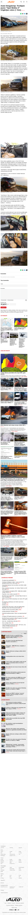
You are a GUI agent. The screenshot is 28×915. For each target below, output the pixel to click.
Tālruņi (11, 867)
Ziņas (2, 850)
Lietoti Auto (2, 847)
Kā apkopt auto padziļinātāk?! (9, 580)
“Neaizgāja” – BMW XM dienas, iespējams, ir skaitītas (19, 498)
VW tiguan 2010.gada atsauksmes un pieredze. (13, 616)
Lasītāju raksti (21, 886)
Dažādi (2, 871)
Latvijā (2, 851)
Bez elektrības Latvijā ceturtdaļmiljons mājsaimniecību (4, 340)
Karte (1, 863)
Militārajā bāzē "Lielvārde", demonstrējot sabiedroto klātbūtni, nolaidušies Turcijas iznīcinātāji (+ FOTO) (22, 343)
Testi (19, 854)
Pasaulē (11, 851)
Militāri (11, 862)
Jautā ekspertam (4, 892)
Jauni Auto (11, 847)
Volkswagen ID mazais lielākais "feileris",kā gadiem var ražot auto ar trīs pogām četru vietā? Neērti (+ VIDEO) (20, 389)
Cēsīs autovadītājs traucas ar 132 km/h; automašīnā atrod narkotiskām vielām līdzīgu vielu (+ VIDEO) (7, 513)
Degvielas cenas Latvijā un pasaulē (11, 594)
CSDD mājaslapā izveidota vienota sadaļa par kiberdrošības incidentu (6, 457)
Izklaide (20, 851)
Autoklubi (20, 862)
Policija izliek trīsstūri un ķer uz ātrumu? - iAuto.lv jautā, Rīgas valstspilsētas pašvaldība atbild (14, 479)
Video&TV (3, 880)
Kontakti (13, 903)
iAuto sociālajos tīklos (7, 622)
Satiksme (11, 860)
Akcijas (2, 890)
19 (24, 480)
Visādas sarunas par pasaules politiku (11, 609)
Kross (11, 875)
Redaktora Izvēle (12, 855)
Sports (2, 873)
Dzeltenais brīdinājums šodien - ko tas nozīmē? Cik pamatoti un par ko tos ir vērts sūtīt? (13, 583)
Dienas (22, 633)
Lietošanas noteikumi (20, 903)
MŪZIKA (5, 604)
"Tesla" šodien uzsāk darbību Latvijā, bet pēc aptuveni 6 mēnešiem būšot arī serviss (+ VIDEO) (7, 498)
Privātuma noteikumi (10, 905)
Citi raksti (4, 315)
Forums (2, 882)
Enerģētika (2, 867)
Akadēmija (2, 860)
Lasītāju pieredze (4, 885)
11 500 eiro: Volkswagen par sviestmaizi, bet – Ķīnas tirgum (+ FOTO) (7, 388)
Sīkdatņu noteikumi (18, 905)
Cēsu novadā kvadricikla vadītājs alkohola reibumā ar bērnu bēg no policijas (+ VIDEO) (7, 573)
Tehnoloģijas (3, 865)
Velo (10, 852)
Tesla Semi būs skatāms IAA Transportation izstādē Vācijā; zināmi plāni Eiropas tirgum (20, 403)
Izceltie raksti (5, 350)
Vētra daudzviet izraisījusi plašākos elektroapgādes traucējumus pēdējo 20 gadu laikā (7, 329)
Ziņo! (6, 903)
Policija (20, 859)
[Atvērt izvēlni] (1, 2)
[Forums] (21, 2)
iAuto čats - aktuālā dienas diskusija (11, 621)
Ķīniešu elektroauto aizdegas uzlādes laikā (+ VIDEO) (7, 402)
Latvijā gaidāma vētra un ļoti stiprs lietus (15, 656)
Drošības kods (3, 302)
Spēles (20, 868)
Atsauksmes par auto (4, 886)
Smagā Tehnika (3, 854)
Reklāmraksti (3, 855)
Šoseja (20, 875)
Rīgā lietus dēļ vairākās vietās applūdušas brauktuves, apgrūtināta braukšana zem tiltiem (13, 342)
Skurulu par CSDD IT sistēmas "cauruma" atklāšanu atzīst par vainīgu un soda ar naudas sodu (13, 537)
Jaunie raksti (5, 699)
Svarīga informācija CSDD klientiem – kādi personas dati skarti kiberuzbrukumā (20, 572)
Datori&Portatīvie (21, 867)
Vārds (2, 283)
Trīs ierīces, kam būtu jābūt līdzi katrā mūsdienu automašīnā (20, 558)
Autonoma (20, 847)
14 (20, 559)
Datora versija (14, 907)
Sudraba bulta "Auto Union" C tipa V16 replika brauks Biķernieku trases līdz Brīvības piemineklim (13, 607)
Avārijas (11, 859)
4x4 (1, 876)
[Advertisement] (14, 128)
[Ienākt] (26, 2)
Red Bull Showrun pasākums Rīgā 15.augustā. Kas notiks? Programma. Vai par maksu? (14, 619)
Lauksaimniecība (12, 854)
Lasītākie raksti (6, 631)
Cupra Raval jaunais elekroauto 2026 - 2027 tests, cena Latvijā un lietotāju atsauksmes (14, 625)
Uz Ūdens (20, 852)
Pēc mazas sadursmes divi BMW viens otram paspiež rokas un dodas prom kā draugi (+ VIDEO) (6, 559)
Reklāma (9, 903)
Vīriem (2, 857)
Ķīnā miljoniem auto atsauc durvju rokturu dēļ (12, 425)
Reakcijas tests (12, 863)
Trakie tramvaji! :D (7, 627)
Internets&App (12, 868)
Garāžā (20, 860)
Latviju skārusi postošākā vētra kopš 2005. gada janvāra (20, 328)
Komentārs (3, 288)
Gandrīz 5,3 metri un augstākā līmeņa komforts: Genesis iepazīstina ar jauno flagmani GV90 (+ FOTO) (20, 513)
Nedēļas (25, 633)
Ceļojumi (2, 862)
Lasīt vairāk (24, 376)
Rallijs (1, 875)
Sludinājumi (3, 846)
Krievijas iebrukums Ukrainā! (9, 611)
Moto (1, 852)
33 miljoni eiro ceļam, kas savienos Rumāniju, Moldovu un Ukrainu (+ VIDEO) (16, 688)
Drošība (2, 859)
